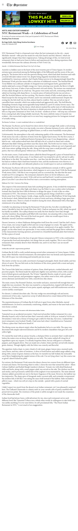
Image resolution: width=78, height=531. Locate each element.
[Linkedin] (71, 43)
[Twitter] (67, 43)
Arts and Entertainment (15, 30)
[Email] (75, 43)
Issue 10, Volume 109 (9, 44)
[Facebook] (62, 43)
